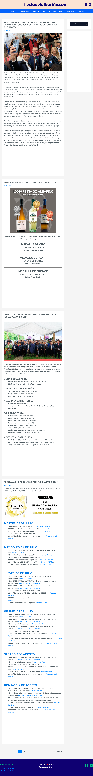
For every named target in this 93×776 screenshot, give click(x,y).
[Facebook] (86, 4)
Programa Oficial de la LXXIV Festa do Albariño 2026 (31, 482)
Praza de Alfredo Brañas (43, 531)
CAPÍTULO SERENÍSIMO (67, 11)
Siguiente (57, 751)
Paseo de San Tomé (39, 624)
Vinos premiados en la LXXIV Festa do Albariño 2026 (30, 183)
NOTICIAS (82, 11)
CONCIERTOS (24, 11)
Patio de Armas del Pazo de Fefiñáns (31, 695)
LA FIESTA (11, 11)
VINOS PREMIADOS (49, 11)
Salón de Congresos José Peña (29, 583)
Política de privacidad (7, 768)
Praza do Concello (43, 526)
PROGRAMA (36, 11)
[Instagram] (89, 4)
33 (33, 751)
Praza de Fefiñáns (47, 562)
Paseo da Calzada (46, 555)
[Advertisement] (33, 161)
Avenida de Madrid (35, 690)
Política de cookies (6, 771)
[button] (16, 11)
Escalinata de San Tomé (53, 529)
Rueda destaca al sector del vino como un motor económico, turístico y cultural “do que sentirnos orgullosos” (31, 24)
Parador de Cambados (26, 579)
